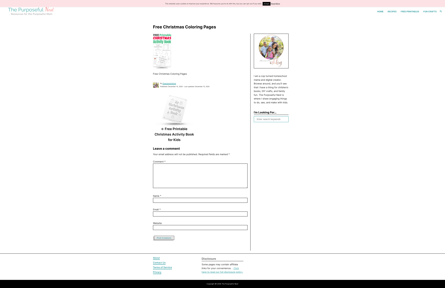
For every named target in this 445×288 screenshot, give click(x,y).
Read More (275, 4)
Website (157, 223)
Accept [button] (266, 4)
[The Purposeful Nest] (59, 11)
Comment (159, 161)
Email (157, 209)
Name (157, 196)
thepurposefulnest (169, 83)
